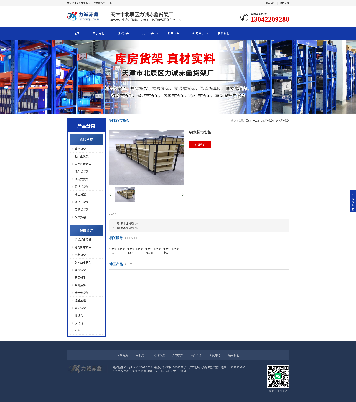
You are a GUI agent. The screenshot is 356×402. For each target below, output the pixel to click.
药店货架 (80, 308)
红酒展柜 (80, 300)
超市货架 (148, 33)
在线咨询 (200, 144)
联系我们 (270, 3)
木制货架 (80, 255)
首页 (76, 33)
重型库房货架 (83, 164)
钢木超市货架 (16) (130, 227)
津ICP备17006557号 (174, 367)
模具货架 (80, 217)
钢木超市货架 (83, 262)
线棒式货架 (82, 179)
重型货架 (80, 149)
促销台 (79, 323)
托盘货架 (80, 194)
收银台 (79, 315)
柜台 (77, 331)
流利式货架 (82, 171)
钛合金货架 (82, 293)
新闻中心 (198, 33)
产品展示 (257, 120)
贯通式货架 (82, 209)
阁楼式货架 (82, 202)
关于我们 (98, 33)
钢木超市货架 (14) (130, 223)
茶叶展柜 (80, 285)
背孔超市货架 (83, 247)
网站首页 (122, 355)
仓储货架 (123, 33)
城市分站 (284, 3)
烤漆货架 (80, 270)
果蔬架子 (80, 277)
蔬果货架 (173, 33)
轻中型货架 (82, 156)
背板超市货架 (83, 239)
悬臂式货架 (82, 187)
